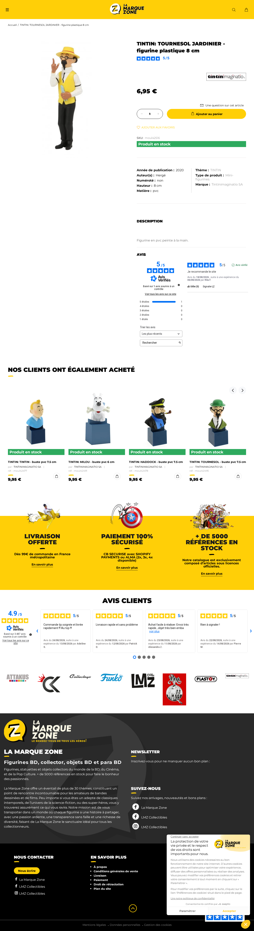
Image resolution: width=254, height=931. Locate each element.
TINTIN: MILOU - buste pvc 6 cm (91, 462)
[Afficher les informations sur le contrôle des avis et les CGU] (30, 634)
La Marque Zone (154, 808)
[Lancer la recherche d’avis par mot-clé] (179, 343)
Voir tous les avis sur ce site (160, 294)
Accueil (12, 24)
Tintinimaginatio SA (227, 184)
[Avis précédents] (37, 631)
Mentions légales (94, 925)
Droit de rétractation (109, 884)
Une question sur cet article (224, 105)
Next (242, 390)
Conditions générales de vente (116, 871)
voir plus (154, 631)
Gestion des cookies (158, 925)
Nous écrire (27, 871)
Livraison (100, 875)
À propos (100, 867)
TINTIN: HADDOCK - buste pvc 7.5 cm (156, 462)
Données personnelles (125, 925)
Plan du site (102, 889)
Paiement (101, 880)
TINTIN (215, 170)
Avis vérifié (241, 265)
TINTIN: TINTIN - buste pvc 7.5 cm (32, 462)
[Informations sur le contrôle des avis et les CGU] (178, 285)
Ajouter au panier (209, 114)
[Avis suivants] (251, 631)
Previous (233, 390)
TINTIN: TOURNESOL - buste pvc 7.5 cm (218, 462)
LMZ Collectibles (154, 817)
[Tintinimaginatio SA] (226, 77)
